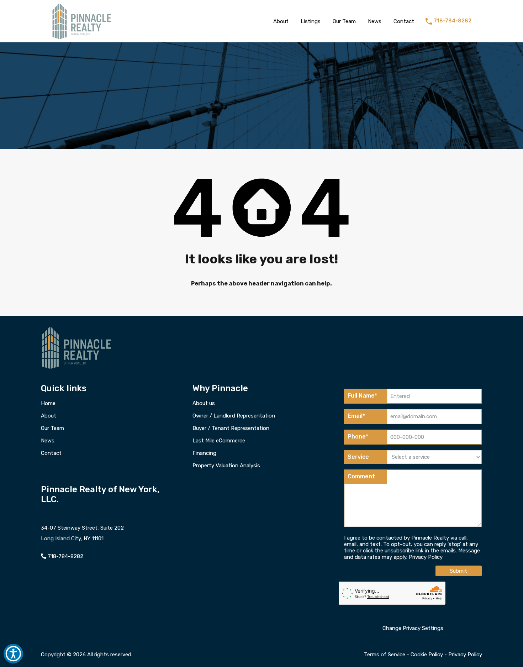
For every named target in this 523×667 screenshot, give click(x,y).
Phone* (358, 436)
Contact (403, 21)
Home (48, 403)
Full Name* (362, 395)
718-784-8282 (452, 21)
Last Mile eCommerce (218, 440)
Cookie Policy (427, 654)
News (374, 21)
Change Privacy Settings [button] (412, 628)
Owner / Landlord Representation (233, 416)
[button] (13, 653)
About (281, 21)
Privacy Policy (426, 557)
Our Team (344, 21)
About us (203, 403)
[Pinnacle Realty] (82, 39)
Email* (356, 416)
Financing (204, 453)
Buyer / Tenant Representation (230, 428)
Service (358, 456)
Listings (311, 21)
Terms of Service (384, 654)
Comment (361, 476)
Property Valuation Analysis (226, 465)
